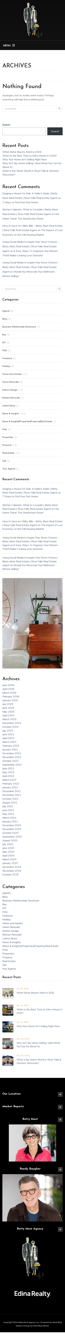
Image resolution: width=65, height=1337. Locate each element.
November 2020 (11, 829)
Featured (7, 358)
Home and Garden (12, 374)
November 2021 (11, 794)
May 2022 (8, 772)
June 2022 (8, 768)
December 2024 (11, 723)
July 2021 (7, 806)
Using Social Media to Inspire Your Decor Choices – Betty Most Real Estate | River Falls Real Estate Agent (30, 246)
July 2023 (7, 730)
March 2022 (9, 779)
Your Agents (8, 468)
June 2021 (8, 810)
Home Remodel (10, 381)
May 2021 (8, 813)
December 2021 (11, 791)
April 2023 (8, 738)
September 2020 (12, 836)
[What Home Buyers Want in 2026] (7, 993)
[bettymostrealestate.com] (32, 19)
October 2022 (10, 760)
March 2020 (9, 859)
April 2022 (8, 776)
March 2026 (9, 692)
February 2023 (10, 745)
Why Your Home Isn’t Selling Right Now (24, 159)
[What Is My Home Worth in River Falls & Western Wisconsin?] (7, 1060)
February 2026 (10, 696)
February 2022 (10, 783)
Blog (4, 318)
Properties (7, 437)
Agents (6, 310)
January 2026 (10, 700)
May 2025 (8, 711)
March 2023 (9, 741)
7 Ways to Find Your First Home (20, 202)
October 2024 (10, 726)
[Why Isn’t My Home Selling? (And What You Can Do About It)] (7, 1043)
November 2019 (11, 870)
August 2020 (9, 840)
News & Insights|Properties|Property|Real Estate (27, 421)
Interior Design (9, 389)
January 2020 (10, 863)
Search (6, 124)
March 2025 (9, 719)
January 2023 (10, 749)
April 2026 (8, 688)
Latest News (8, 405)
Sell (4, 460)
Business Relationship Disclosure (19, 326)
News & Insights (10, 413)
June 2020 (8, 848)
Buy (4, 334)
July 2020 (7, 844)
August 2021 (9, 802)
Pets (4, 429)
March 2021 (9, 817)
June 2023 (8, 734)
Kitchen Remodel (11, 397)
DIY (4, 342)
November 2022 (11, 757)
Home (5, 54)
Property (7, 445)
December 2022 (11, 753)
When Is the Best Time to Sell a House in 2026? (29, 155)
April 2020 (8, 855)
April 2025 (8, 715)
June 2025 (8, 707)
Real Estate (8, 453)
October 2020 (10, 832)
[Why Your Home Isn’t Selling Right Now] (7, 1026)
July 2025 (7, 704)
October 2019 (10, 874)
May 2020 (8, 851)
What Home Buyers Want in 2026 (21, 151)
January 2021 (10, 821)
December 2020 (11, 825)
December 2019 (11, 866)
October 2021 (10, 798)
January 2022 (10, 787)
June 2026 (8, 685)
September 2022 (12, 764)
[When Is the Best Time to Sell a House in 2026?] (7, 1009)
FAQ (4, 350)
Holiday (6, 366)
